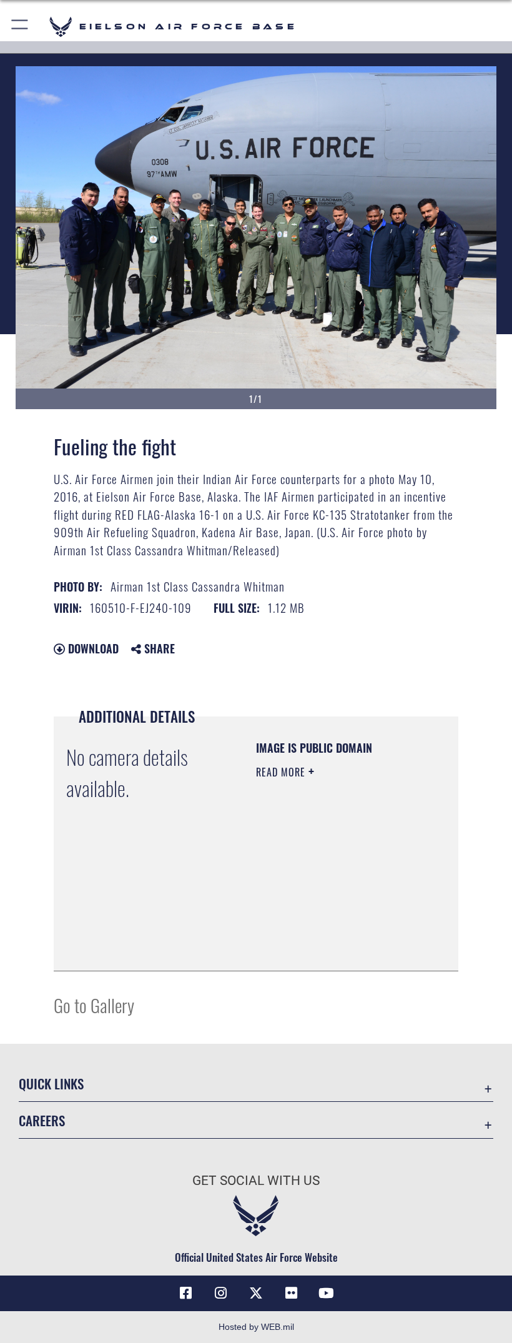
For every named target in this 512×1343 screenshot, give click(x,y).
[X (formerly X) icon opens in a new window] (256, 1293)
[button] (20, 26)
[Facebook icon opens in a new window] (186, 1293)
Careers (42, 1120)
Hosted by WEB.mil (256, 1327)
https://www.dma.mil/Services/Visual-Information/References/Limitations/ (332, 930)
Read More (282, 772)
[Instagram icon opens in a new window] (221, 1293)
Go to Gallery (94, 1004)
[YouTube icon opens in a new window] (326, 1293)
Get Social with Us (256, 1180)
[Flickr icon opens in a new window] (291, 1293)
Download (92, 648)
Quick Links (51, 1083)
